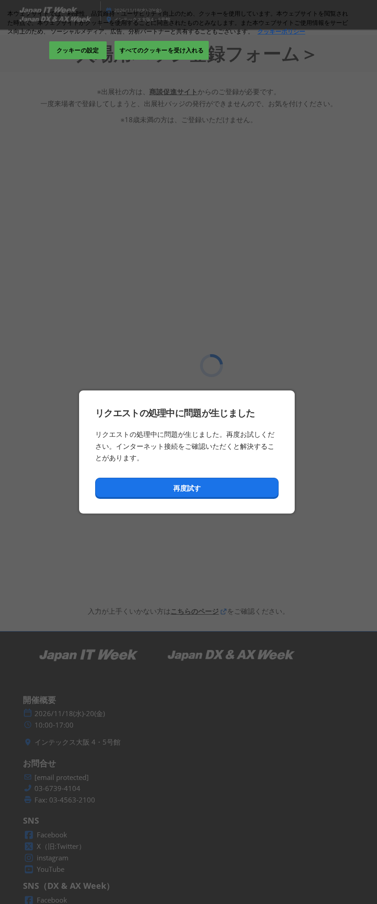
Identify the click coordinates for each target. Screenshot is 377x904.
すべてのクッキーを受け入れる (162, 50)
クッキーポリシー (281, 31)
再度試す (187, 487)
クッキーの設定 (78, 50)
